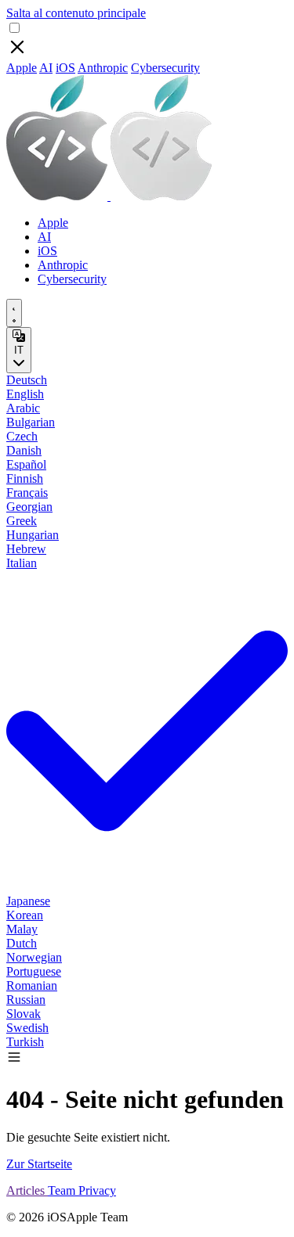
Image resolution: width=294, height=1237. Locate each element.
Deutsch (26, 380)
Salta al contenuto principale (76, 13)
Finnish (24, 478)
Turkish (25, 1041)
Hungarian (32, 534)
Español (26, 464)
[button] (14, 1060)
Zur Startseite (39, 1163)
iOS (65, 67)
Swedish (27, 1027)
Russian (25, 999)
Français (27, 492)
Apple (21, 67)
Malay (22, 929)
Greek (21, 520)
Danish (24, 450)
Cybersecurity (165, 67)
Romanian (31, 985)
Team (63, 1190)
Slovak (23, 1013)
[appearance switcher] (14, 313)
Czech (22, 436)
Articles (27, 1190)
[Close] (17, 53)
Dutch (21, 943)
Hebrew (26, 549)
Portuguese (33, 971)
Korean (24, 915)
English (25, 394)
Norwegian (34, 957)
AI (46, 67)
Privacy (97, 1190)
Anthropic (103, 67)
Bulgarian (30, 422)
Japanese (28, 901)
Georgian (29, 506)
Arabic (23, 408)
